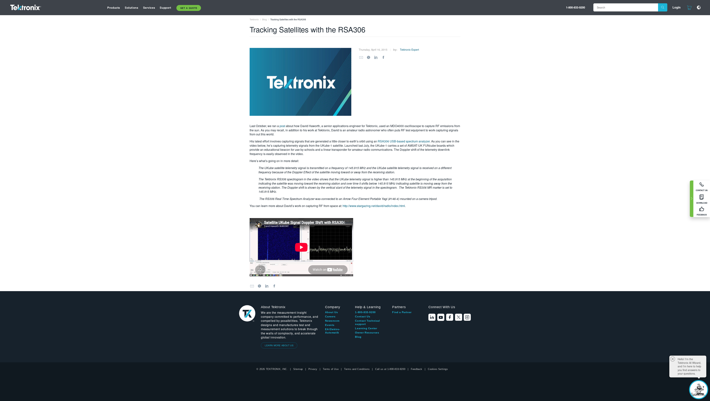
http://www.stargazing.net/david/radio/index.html (374, 206)
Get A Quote (188, 8)
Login (676, 7)
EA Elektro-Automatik (332, 331)
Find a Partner (401, 312)
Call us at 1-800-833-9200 (390, 369)
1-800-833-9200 (575, 7)
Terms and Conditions (357, 369)
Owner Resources (367, 332)
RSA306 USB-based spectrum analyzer (404, 141)
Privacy (312, 369)
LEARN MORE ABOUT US (279, 345)
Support (165, 8)
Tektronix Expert (409, 49)
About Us (331, 312)
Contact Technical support (367, 322)
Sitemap (298, 369)
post (282, 126)
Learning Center (366, 328)
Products (113, 8)
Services (149, 8)
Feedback (416, 369)
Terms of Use (331, 369)
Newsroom (332, 320)
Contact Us (362, 316)
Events (329, 325)
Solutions (131, 8)
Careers (330, 316)
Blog (358, 336)
